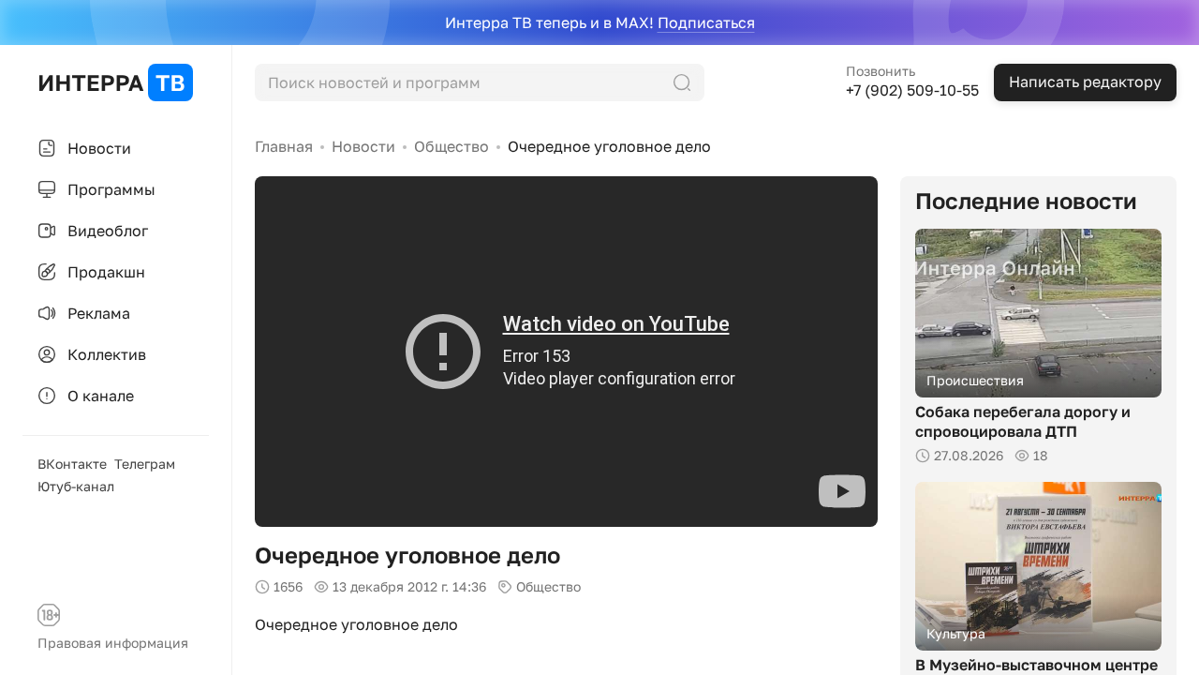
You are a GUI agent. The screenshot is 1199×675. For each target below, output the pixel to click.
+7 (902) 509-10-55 (912, 90)
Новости (363, 146)
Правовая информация (112, 643)
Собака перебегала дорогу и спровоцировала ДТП (1023, 421)
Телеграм (144, 464)
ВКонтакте (72, 464)
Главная (284, 146)
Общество (451, 146)
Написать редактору (1085, 81)
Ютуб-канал (75, 486)
